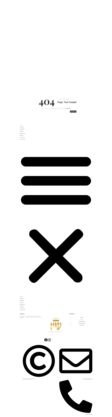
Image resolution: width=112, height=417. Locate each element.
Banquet (22, 129)
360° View (22, 137)
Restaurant (22, 133)
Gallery (21, 135)
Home (21, 126)
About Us (22, 128)
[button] (56, 218)
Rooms (21, 131)
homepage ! (68, 108)
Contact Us (22, 139)
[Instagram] (49, 340)
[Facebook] (46, 340)
